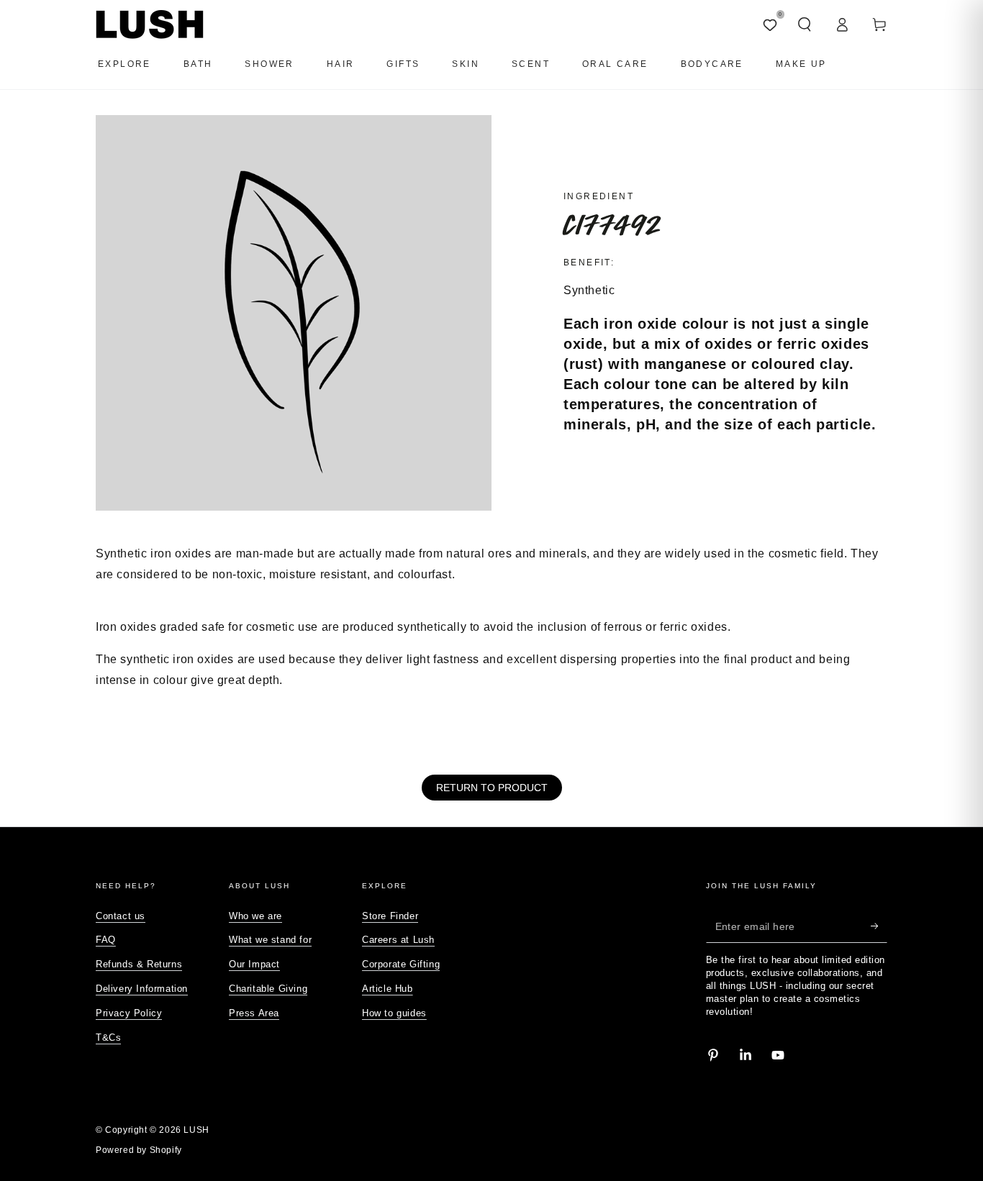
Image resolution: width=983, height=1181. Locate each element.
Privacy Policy (129, 1013)
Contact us (120, 916)
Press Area (254, 1013)
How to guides (394, 1013)
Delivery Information (142, 988)
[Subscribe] (879, 926)
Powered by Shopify (139, 1150)
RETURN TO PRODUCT (492, 787)
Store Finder (390, 916)
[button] (804, 24)
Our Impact (254, 964)
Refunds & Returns (139, 964)
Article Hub (387, 988)
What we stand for (270, 939)
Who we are (255, 916)
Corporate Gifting (401, 964)
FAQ (106, 939)
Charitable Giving (268, 988)
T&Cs (108, 1037)
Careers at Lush (398, 939)
